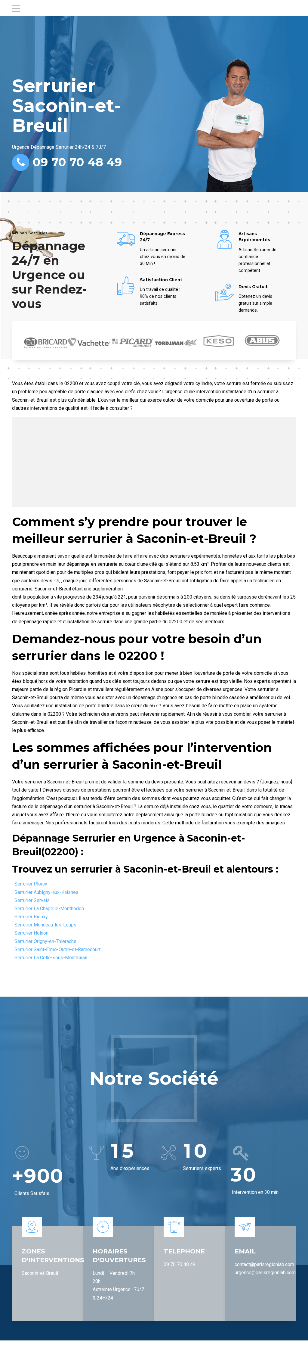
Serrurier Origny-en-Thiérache (45, 941)
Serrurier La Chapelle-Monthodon (49, 908)
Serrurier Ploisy (30, 884)
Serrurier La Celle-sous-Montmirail (50, 957)
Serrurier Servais (32, 900)
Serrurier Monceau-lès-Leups (45, 925)
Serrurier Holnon (31, 933)
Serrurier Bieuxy (31, 917)
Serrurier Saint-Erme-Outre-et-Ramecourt (57, 949)
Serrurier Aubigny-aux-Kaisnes (46, 892)
